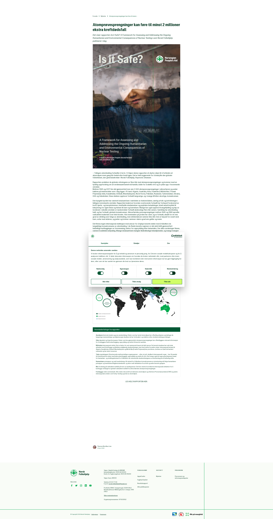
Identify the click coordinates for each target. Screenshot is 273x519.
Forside (95, 16)
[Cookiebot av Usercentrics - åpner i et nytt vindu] (172, 236)
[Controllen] (181, 514)
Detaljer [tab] (136, 243)
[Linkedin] (85, 485)
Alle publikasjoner (143, 487)
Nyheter (103, 16)
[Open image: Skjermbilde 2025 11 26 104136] (136, 106)
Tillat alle (167, 282)
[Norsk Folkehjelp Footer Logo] (79, 473)
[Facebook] (71, 485)
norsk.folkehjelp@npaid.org (118, 484)
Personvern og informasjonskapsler (181, 477)
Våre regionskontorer (111, 495)
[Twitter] (76, 485)
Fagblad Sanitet (142, 480)
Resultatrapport (142, 483)
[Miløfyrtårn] (174, 514)
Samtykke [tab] (104, 243)
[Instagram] (81, 485)
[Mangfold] (194, 514)
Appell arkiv (141, 476)
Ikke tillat (106, 282)
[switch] (124, 273)
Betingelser (94, 514)
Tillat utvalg (136, 282)
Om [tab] (168, 243)
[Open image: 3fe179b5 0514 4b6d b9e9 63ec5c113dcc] (136, 291)
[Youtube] (90, 485)
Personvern (103, 514)
